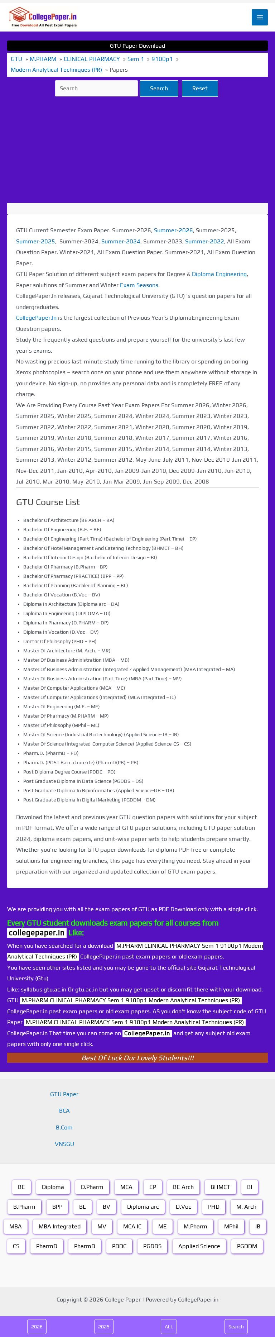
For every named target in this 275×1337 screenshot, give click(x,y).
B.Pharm (24, 1206)
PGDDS (152, 1246)
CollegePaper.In (36, 317)
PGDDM (247, 1246)
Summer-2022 (204, 241)
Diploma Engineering (219, 274)
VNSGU (64, 1144)
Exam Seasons (139, 285)
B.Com (64, 1127)
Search (159, 88)
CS (16, 1246)
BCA (64, 1110)
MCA (126, 1187)
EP (152, 1187)
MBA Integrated (60, 1226)
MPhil (231, 1226)
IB (257, 1226)
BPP (57, 1206)
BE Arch (183, 1187)
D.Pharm (92, 1187)
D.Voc (183, 1206)
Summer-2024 (120, 241)
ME (162, 1226)
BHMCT (220, 1187)
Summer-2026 (173, 230)
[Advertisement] (137, 150)
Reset (200, 88)
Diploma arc (143, 1206)
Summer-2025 (35, 241)
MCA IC (132, 1226)
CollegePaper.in (147, 1033)
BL (82, 1206)
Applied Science (199, 1246)
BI (249, 1187)
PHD (213, 1206)
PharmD (46, 1246)
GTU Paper (64, 1094)
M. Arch (246, 1206)
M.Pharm (195, 1226)
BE (21, 1187)
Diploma (53, 1187)
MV (101, 1226)
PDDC (119, 1246)
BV (106, 1206)
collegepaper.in (37, 932)
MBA (15, 1226)
